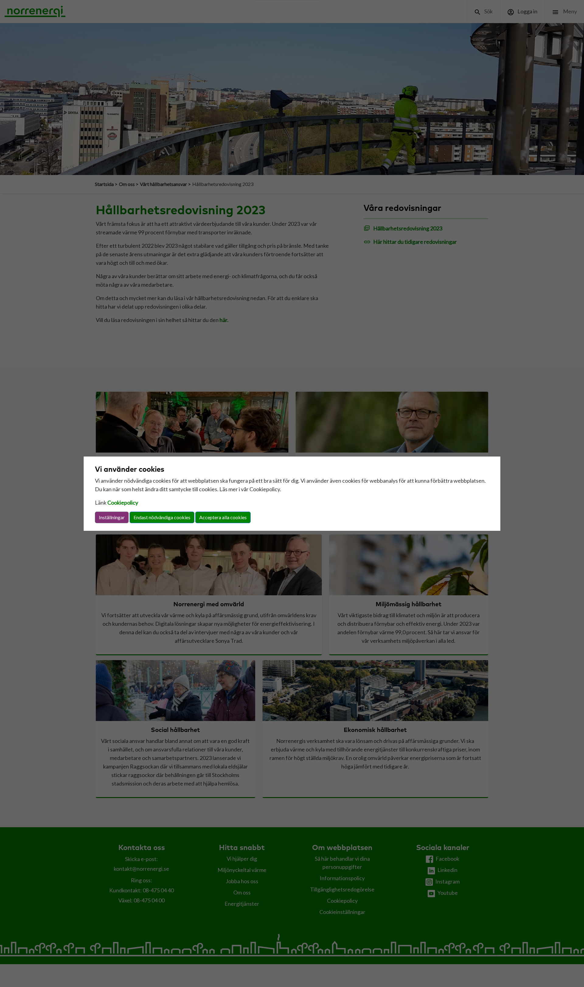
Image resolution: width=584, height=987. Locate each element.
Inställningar (112, 517)
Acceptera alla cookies (223, 517)
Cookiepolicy (122, 502)
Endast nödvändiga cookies (162, 517)
